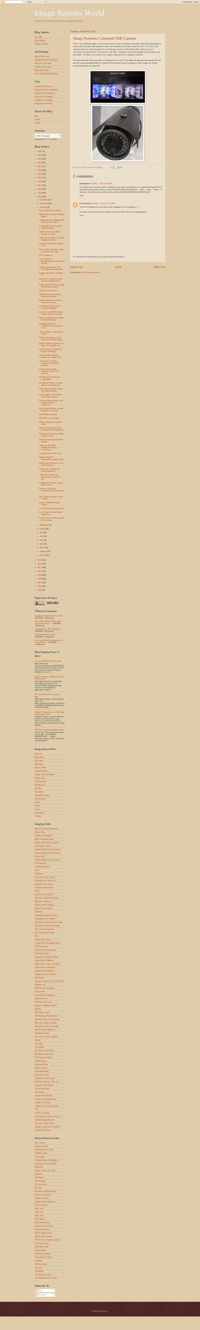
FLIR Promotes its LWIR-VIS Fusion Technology (50, 350)
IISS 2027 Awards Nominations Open (49, 730)
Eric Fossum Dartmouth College (47, 926)
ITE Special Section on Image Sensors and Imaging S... (51, 384)
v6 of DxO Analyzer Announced (51, 508)
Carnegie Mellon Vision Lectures (47, 860)
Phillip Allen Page (41, 1247)
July (41, 533)
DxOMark (38, 912)
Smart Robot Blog (42, 1071)
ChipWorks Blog (41, 1153)
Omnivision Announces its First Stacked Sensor (51, 464)
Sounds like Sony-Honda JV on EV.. (49, 616)
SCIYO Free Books (42, 1254)
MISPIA (38, 1009)
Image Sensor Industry (44, 104)
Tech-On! (38, 1268)
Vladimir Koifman (41, 44)
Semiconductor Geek (43, 1257)
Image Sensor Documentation (46, 90)
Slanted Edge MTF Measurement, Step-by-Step (51, 458)
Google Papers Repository (45, 1202)
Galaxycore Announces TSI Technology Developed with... (51, 268)
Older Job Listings (42, 70)
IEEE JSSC (39, 1209)
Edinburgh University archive (46, 915)
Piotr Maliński (85, 203)
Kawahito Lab (40, 985)
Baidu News (39, 757)
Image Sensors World (70, 12)
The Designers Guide (43, 1275)
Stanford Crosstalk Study (45, 1078)
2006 (40, 586)
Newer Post (76, 267)
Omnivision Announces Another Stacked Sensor (51, 435)
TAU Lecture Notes (42, 1089)
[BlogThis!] (113, 167)
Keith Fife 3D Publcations (45, 988)
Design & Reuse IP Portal (45, 1171)
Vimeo (37, 809)
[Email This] (110, 167)
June (42, 536)
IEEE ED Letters (41, 1205)
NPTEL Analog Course (43, 1233)
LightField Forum (41, 999)
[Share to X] (116, 167)
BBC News (39, 761)
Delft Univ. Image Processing (46, 898)
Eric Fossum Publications (45, 929)
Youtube (38, 816)
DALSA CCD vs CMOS (44, 894)
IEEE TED (39, 1216)
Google (37, 119)
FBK (36, 936)
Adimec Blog (40, 832)
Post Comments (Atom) (90, 272)
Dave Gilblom (40, 40)
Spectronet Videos (42, 1075)
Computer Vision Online (44, 888)
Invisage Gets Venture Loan (50, 453)
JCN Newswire (40, 781)
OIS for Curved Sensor (48, 291)
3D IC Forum (40, 1143)
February (43, 551)
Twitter (37, 123)
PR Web (38, 788)
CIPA (37, 870)
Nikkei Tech (78, 44)
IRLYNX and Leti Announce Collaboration (49, 378)
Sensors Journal (41, 1068)
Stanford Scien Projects (44, 1085)
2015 (40, 193)
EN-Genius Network (42, 1195)
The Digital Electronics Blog (46, 1278)
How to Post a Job (42, 56)
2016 (40, 189)
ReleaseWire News (42, 795)
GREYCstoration (41, 946)
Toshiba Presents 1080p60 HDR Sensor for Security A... (51, 221)
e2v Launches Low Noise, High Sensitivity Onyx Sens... (51, 250)
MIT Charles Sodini (42, 1012)
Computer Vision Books (44, 884)
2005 (40, 590)
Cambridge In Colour (43, 846)
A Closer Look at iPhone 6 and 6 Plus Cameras (51, 519)
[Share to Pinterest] (121, 167)
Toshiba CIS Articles (43, 1103)
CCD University (41, 863)
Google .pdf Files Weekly (45, 775)
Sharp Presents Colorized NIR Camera (104, 38)
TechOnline (39, 1271)
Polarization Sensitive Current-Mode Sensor (51, 484)
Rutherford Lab (40, 1061)
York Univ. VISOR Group (44, 1123)
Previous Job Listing (43, 67)
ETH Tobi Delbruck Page (44, 933)
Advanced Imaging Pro (44, 835)
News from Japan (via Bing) (45, 1023)
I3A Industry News (42, 953)
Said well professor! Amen (45, 635)
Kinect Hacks (40, 992)
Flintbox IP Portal (41, 1198)
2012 (40, 564)
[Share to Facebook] (118, 167)
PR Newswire (40, 785)
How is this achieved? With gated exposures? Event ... (48, 622)
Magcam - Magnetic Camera (46, 1005)
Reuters (38, 802)
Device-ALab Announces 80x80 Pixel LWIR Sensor (51, 319)
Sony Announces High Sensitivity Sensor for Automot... (48, 371)
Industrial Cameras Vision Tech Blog (49, 981)
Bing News (39, 764)
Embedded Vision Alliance (45, 919)
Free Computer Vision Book (50, 210)
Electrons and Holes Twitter (45, 1191)
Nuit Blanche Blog (42, 1033)
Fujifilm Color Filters (42, 940)
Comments (42, 1295)
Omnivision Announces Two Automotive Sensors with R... (51, 339)
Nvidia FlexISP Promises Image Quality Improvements (51, 286)
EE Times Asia (41, 1184)
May (42, 540)
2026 (40, 151)
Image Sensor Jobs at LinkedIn (47, 964)
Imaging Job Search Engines (46, 60)
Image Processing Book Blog (46, 957)
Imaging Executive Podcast (45, 974)
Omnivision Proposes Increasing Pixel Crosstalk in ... (51, 491)
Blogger (105, 1311)
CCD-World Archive (42, 867)
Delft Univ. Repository (43, 901)
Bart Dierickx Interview (48, 414)
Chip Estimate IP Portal (44, 1150)
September (44, 525)
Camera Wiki (40, 856)
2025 (40, 155)
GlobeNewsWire (41, 771)
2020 (40, 174)
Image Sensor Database (44, 960)
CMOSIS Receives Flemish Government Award (50, 295)
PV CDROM (39, 1047)
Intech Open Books (42, 1222)
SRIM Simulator (41, 1264)
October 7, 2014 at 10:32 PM (103, 203)
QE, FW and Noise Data (44, 1051)
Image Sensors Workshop (45, 967)
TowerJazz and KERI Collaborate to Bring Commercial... (48, 447)
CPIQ (37, 891)
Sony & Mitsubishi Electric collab (48, 661)
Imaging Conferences (43, 86)
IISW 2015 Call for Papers (49, 418)
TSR (36, 1109)
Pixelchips (39, 1044)
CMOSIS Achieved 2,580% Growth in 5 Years (49, 233)
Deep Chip (39, 1167)
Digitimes (38, 1174)
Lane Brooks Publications (45, 995)
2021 (40, 170)
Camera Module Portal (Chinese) (47, 853)
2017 (40, 185)
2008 (40, 579)
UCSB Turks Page (42, 1113)
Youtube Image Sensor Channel (47, 1127)
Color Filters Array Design (45, 877)
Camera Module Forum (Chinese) (48, 849)
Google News (40, 778)
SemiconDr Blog (41, 1064)
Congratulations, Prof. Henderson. (48, 629)
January (43, 555)
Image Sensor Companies (45, 93)
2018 (40, 181)
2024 (40, 159)
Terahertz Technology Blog (45, 1099)
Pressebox (39, 792)
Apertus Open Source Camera (46, 842)
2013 (40, 560)
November (44, 203)
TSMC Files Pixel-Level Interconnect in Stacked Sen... (49, 477)
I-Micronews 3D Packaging (45, 950)
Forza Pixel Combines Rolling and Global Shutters (50, 390)
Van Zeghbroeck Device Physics (47, 1116)
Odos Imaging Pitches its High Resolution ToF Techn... (51, 409)
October (43, 207)
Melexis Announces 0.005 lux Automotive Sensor (50, 301)
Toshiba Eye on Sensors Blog (46, 1106)
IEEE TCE (39, 1212)
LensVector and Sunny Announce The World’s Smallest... (49, 363)
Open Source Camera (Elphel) (46, 1037)
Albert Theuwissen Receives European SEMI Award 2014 (51, 429)
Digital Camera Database (44, 905)
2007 (40, 583)
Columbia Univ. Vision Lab (45, 881)
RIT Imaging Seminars (43, 1057)
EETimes (38, 1188)
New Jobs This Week (43, 63)
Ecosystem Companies (44, 97)
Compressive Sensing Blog (45, 1164)
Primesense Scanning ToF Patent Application (49, 470)
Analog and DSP (41, 1146)
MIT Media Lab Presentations (46, 1016)
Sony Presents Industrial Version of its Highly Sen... (50, 356)
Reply (81, 196)
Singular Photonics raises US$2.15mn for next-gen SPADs (50, 713)
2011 (40, 567)
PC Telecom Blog (41, 1243)
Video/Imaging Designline (45, 1120)
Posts (40, 1291)
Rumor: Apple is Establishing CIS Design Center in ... (50, 396)
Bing (36, 116)
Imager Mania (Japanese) (45, 971)
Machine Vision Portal (43, 1002)
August (43, 529)
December (44, 200)
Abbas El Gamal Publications (46, 829)
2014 (40, 197)
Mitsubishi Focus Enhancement (47, 1019)
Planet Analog (40, 1250)
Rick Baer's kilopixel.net (44, 1054)
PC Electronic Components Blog (47, 1240)
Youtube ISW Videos (43, 1130)
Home (118, 267)
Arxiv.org (38, 754)
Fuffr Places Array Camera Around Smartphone (49, 307)
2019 (40, 178)
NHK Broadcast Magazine (45, 1030)
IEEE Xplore (39, 1219)
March (42, 548)
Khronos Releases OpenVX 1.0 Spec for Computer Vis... (51, 344)
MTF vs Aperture (45, 255)
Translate (53, 139)
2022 (40, 166)
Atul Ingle (38, 37)
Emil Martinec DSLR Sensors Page (48, 922)
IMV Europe (39, 978)
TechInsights (40, 1092)
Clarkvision (39, 874)
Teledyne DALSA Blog (43, 1096)
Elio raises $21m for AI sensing (47, 694)
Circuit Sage (39, 1157)
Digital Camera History (43, 908)
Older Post (159, 267)
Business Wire (40, 768)
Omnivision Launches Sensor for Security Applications (50, 280)
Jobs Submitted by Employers (47, 74)
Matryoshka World (42, 1229)
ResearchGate (40, 799)
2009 (40, 575)
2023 (40, 163)
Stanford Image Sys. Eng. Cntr (47, 1082)
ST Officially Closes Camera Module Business (50, 227)
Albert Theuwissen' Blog (44, 839)
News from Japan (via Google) (47, 1026)
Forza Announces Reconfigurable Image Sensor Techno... (51, 261)
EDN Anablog (40, 1181)
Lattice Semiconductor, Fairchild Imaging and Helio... (51, 239)
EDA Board (39, 1177)
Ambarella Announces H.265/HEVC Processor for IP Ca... (50, 326)
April (42, 544)
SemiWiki (38, 1261)
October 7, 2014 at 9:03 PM (101, 184)
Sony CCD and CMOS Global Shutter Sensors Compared (50, 313)
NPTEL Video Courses (44, 1236)
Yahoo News (39, 813)
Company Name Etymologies (46, 1160)
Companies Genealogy (44, 100)
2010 (40, 571)
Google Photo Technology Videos (48, 943)
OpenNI (38, 1040)
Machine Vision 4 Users (44, 1226)
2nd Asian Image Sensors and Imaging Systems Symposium (51, 403)
